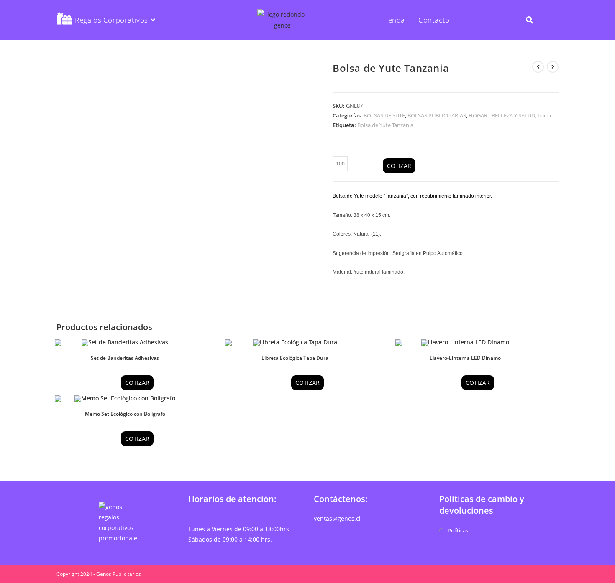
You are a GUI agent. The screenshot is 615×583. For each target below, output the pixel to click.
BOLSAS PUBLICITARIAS (436, 115)
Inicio (544, 115)
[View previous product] (538, 67)
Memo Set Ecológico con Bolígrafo (125, 414)
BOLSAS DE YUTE (384, 115)
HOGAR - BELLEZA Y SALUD (502, 115)
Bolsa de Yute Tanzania (385, 125)
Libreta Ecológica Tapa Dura (294, 358)
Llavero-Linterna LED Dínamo (465, 358)
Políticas (458, 530)
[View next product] (553, 67)
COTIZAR (399, 166)
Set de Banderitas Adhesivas (125, 358)
